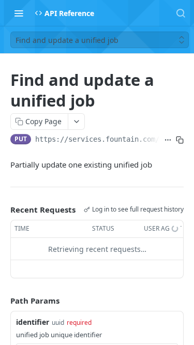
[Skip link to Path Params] (3, 301)
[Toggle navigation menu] (18, 13)
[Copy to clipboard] (180, 140)
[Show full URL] (168, 140)
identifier (32, 322)
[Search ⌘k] (180, 13)
